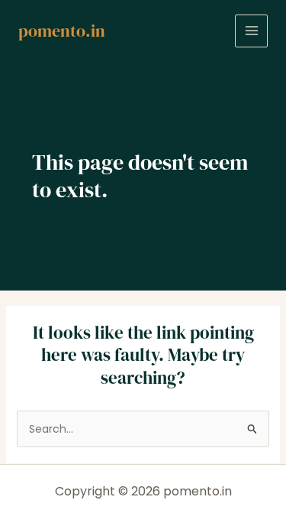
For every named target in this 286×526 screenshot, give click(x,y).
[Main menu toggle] (251, 31)
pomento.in (61, 30)
